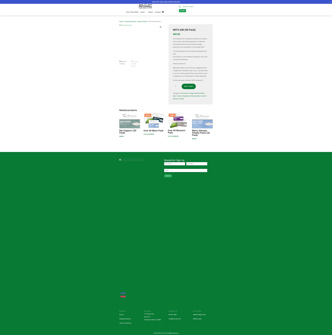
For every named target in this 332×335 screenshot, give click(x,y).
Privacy (121, 314)
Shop (182, 10)
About (150, 12)
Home (121, 21)
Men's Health (177, 96)
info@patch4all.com (175, 319)
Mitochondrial (195, 96)
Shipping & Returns (125, 319)
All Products (185, 93)
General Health (142, 21)
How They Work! (132, 12)
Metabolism (186, 96)
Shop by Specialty (130, 21)
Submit (167, 176)
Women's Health (178, 99)
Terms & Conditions (125, 323)
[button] (160, 27)
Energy (191, 93)
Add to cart (188, 86)
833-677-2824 (188, 7)
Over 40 (203, 96)
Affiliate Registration (199, 314)
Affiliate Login (197, 319)
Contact (158, 12)
